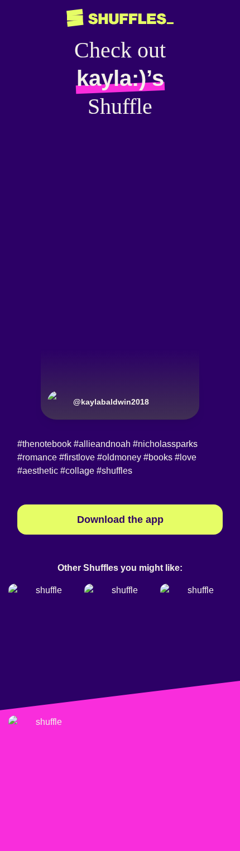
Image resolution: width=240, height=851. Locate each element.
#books (157, 457)
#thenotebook (44, 444)
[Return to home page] (120, 18)
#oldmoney (119, 457)
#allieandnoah (102, 444)
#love (185, 457)
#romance (37, 457)
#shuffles (114, 470)
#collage (77, 470)
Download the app (120, 519)
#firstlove (77, 457)
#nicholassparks (165, 444)
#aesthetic (37, 470)
